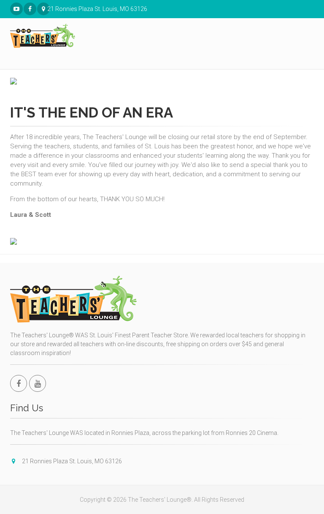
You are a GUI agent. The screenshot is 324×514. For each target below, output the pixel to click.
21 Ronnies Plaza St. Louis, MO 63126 (48, 8)
